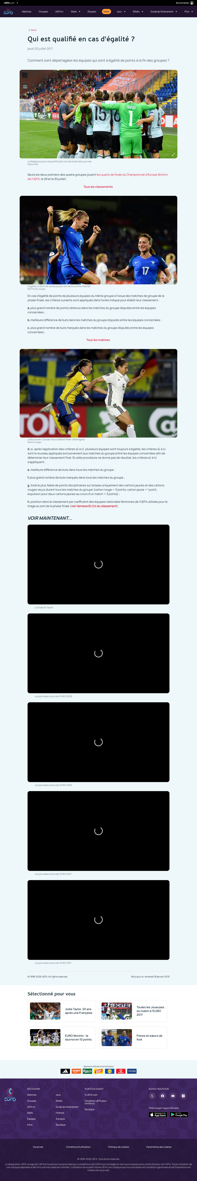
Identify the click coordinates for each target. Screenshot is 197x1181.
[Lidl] (109, 1071)
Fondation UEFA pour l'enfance (96, 1102)
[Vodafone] (120, 1071)
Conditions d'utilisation (78, 1146)
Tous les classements (98, 187)
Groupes (31, 1100)
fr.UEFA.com (91, 1094)
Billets (59, 1100)
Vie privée (38, 1146)
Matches (31, 1094)
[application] (99, 564)
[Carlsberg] (87, 1071)
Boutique (60, 1124)
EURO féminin (8, 11)
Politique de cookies (118, 1146)
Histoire (60, 1112)
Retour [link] (34, 30)
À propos (60, 1118)
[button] (75, 11)
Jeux (58, 1094)
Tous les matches (98, 340)
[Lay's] (98, 1071)
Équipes (31, 1118)
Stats (30, 1112)
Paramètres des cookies (158, 1146)
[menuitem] (26, 11)
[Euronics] (132, 1071)
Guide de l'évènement (67, 1106)
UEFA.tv (31, 1106)
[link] (26, 11)
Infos (29, 1124)
